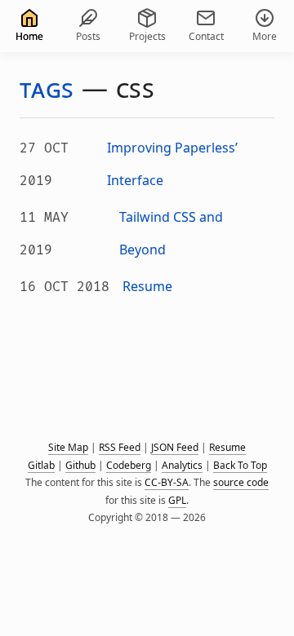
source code (241, 482)
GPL (177, 500)
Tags (47, 87)
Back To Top (240, 465)
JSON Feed (174, 447)
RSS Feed (119, 447)
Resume (227, 447)
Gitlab (41, 465)
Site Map (68, 447)
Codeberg (128, 465)
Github (80, 465)
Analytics (182, 465)
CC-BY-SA (167, 482)
